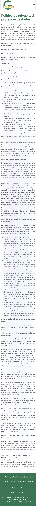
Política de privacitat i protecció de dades (18, 477)
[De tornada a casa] (8, 5)
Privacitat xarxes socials (18, 492)
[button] (34, 5)
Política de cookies (18, 488)
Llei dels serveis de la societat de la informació (18, 481)
